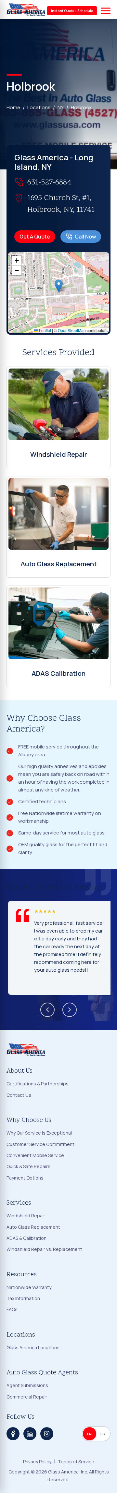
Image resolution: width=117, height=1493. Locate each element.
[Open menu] (105, 11)
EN (89, 1433)
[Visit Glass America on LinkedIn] (29, 1433)
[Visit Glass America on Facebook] (13, 1433)
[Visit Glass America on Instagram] (46, 1433)
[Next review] (69, 1010)
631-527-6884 (49, 182)
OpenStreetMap (72, 330)
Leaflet (44, 330)
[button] (59, 286)
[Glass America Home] (26, 9)
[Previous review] (47, 1010)
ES (102, 1433)
